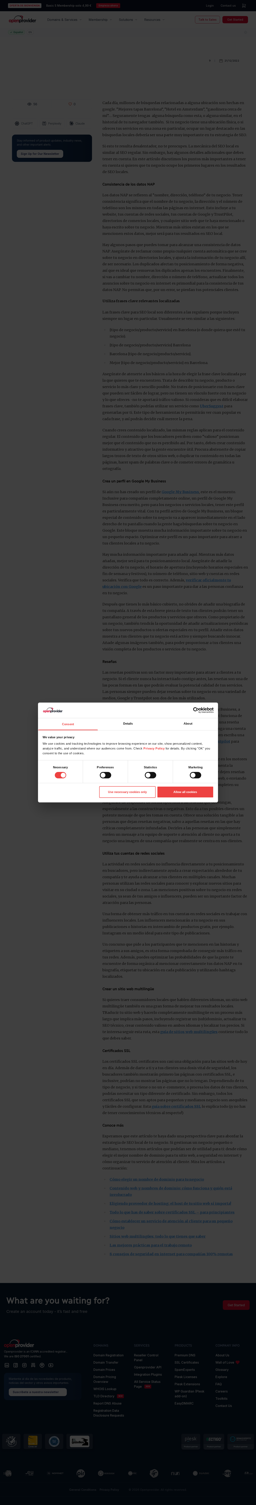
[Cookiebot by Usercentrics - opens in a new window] (196, 710)
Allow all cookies (185, 792)
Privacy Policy (154, 748)
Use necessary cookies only (127, 792)
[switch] (105, 775)
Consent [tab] (68, 724)
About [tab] (188, 723)
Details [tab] (128, 723)
